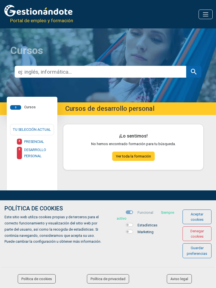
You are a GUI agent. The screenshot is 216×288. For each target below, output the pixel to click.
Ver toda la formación (133, 156)
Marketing (146, 232)
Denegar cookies (197, 233)
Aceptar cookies (197, 217)
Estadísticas (148, 225)
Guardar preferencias (197, 250)
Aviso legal (179, 279)
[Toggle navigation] (206, 14)
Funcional (145, 212)
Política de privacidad (108, 279)
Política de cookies (36, 279)
